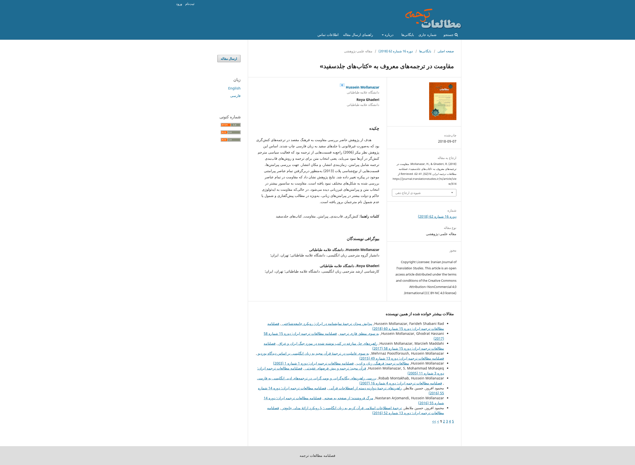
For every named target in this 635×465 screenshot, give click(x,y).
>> (434, 421)
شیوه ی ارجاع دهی (408, 192)
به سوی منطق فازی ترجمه (359, 333)
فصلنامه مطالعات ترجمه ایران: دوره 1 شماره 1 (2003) (313, 363)
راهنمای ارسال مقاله (358, 34)
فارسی (235, 95)
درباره (388, 34)
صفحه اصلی (446, 51)
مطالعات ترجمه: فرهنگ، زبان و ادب (382, 363)
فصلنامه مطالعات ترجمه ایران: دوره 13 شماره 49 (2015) (401, 358)
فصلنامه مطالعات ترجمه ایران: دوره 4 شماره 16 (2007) (400, 383)
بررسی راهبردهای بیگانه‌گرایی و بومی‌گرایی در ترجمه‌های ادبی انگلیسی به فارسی (317, 378)
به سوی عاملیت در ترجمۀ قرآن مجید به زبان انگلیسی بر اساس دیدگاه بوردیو (313, 353)
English (234, 88)
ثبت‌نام (189, 3)
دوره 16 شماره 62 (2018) (396, 51)
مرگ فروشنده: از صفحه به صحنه (348, 398)
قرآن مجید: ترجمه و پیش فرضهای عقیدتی (335, 368)
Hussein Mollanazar (359, 85)
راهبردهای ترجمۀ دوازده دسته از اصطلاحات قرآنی (365, 388)
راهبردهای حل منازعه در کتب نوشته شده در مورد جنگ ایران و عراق (328, 343)
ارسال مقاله (229, 58)
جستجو (449, 34)
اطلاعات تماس (328, 34)
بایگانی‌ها (407, 34)
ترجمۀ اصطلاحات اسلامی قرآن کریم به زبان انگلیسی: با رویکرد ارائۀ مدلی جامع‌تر (341, 407)
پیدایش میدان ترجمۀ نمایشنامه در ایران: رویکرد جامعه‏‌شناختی (326, 323)
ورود (179, 3)
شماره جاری (427, 34)
